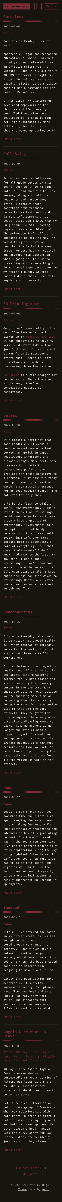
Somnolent (13, 16)
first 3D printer (39, 336)
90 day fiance (28, 1052)
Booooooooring (18, 612)
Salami (10, 415)
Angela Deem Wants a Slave (24, 1034)
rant (8, 32)
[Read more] (12, 139)
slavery (34, 1056)
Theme (22, 1189)
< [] (28, 1168)
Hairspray (11, 375)
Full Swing (14, 153)
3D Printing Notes (22, 303)
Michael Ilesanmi (29, 1060)
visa (19, 1056)
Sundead (11, 907)
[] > (31, 1174)
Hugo (7, 787)
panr (45, 1189)
